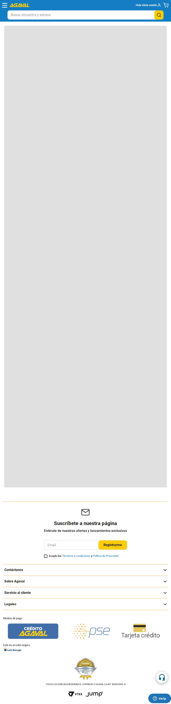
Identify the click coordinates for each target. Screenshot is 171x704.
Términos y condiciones (76, 555)
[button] (148, 5)
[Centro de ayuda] (162, 677)
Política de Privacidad (105, 555)
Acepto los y (83, 556)
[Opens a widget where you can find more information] (159, 699)
